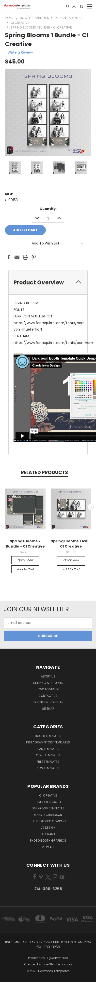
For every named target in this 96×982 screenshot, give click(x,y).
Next (90, 507)
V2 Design (48, 828)
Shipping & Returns (48, 683)
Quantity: (48, 208)
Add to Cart (25, 569)
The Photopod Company (48, 821)
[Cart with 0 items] (81, 6)
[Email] (17, 257)
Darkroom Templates (48, 808)
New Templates (48, 768)
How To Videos (48, 689)
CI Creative (48, 795)
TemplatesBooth (48, 802)
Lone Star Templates (57, 964)
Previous (5, 507)
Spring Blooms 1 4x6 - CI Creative (71, 544)
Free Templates (48, 762)
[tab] (48, 283)
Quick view (25, 560)
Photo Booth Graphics (48, 840)
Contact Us (48, 696)
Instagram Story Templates (48, 742)
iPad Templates (48, 749)
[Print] (25, 257)
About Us (48, 676)
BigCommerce (57, 958)
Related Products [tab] (44, 472)
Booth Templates (48, 736)
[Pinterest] (33, 257)
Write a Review (20, 52)
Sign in (38, 702)
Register (57, 702)
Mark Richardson (48, 815)
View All (48, 847)
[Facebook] (8, 257)
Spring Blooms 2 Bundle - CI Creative (25, 544)
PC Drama (48, 834)
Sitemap (48, 708)
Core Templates (48, 755)
